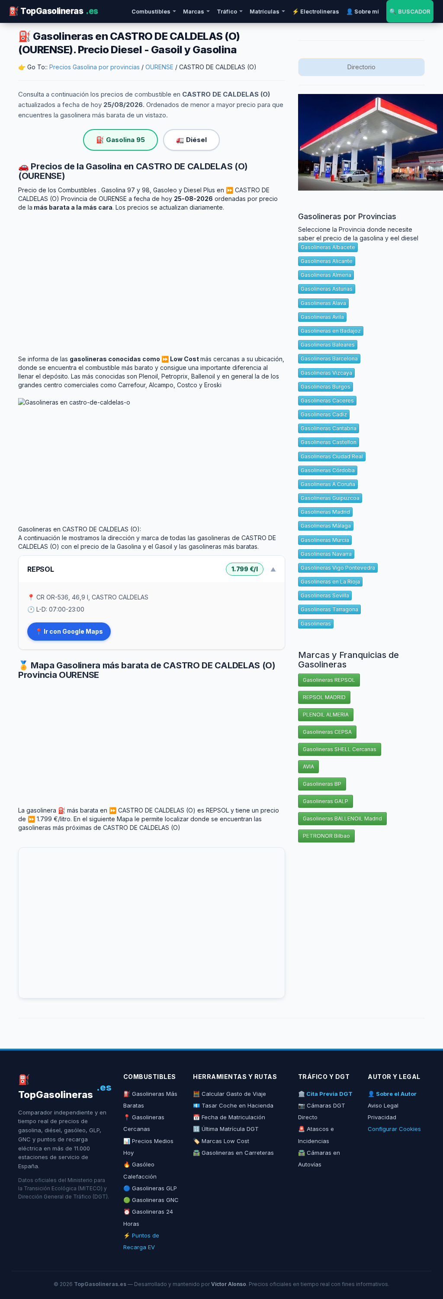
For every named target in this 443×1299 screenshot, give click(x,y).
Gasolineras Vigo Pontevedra (338, 567)
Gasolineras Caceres (327, 400)
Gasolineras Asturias (327, 288)
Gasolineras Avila (322, 317)
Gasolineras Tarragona (329, 609)
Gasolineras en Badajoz (331, 330)
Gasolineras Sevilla (325, 595)
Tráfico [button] (227, 11)
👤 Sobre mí (362, 11)
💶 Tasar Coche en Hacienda (233, 1105)
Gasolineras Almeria (326, 275)
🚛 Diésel (191, 140)
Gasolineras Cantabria (328, 428)
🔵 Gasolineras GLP (150, 1188)
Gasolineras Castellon (328, 442)
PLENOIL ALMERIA (326, 714)
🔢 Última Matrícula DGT (226, 1128)
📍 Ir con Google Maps (69, 631)
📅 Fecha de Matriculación (229, 1117)
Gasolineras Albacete (328, 247)
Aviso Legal (383, 1105)
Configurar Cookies (394, 1128)
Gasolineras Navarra (326, 554)
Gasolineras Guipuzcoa (330, 498)
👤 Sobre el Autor (392, 1093)
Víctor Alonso (228, 1284)
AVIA (308, 766)
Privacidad (382, 1117)
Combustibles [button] (151, 11)
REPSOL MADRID (324, 697)
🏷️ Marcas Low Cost (221, 1140)
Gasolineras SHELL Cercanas (339, 749)
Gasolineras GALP (325, 801)
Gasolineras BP (322, 784)
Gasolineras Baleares (328, 344)
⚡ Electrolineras (315, 11)
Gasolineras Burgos (325, 386)
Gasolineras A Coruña (328, 484)
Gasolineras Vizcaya (326, 372)
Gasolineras (316, 623)
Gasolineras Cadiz (324, 414)
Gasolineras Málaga (326, 525)
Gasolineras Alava (323, 303)
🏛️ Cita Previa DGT (325, 1093)
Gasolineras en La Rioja (330, 581)
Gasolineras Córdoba (328, 470)
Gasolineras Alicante (327, 261)
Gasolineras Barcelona (329, 358)
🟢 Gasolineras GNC (151, 1199)
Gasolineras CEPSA (327, 732)
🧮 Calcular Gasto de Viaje (229, 1093)
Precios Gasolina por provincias (94, 67)
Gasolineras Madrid (325, 512)
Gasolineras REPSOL (329, 680)
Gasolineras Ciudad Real (332, 456)
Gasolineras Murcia (325, 540)
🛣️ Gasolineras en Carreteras (233, 1152)
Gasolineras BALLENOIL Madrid (342, 818)
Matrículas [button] (264, 11)
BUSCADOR (409, 11)
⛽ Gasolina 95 (120, 140)
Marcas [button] (193, 11)
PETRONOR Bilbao (326, 836)
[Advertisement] (151, 276)
